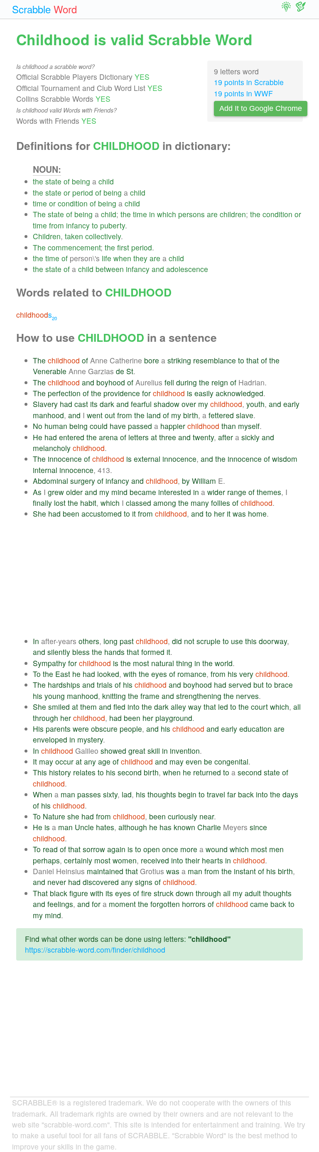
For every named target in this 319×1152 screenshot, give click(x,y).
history (60, 772)
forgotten (165, 904)
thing (184, 663)
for (146, 393)
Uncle (84, 827)
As (37, 492)
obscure (104, 728)
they (140, 258)
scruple (208, 641)
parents (58, 728)
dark (107, 404)
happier (172, 426)
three (167, 437)
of (67, 181)
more (188, 849)
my (203, 404)
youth (255, 404)
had (66, 404)
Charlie (209, 827)
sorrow (94, 849)
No (37, 426)
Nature (54, 816)
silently (58, 652)
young (54, 696)
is (189, 393)
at (154, 437)
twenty (203, 437)
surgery (82, 481)
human (55, 426)
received (155, 860)
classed (138, 503)
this (251, 641)
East (62, 674)
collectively (103, 236)
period (82, 192)
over (189, 404)
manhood (48, 415)
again (116, 849)
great (136, 750)
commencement (74, 247)
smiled (59, 706)
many (200, 503)
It (35, 761)
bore (151, 360)
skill (153, 750)
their (192, 860)
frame (150, 696)
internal (45, 470)
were (81, 728)
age (104, 761)
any (90, 761)
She (39, 513)
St (129, 371)
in (152, 214)
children (233, 214)
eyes (159, 674)
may (46, 761)
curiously (182, 816)
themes (269, 492)
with (130, 674)
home (257, 513)
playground (173, 718)
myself (249, 426)
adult (253, 893)
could (99, 426)
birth (190, 415)
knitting (114, 696)
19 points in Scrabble (249, 82)
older (74, 492)
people (131, 728)
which (166, 214)
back (246, 794)
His (38, 728)
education (255, 728)
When (42, 794)
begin (187, 794)
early (291, 404)
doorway (273, 641)
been (71, 513)
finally (42, 503)
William (204, 481)
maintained (105, 871)
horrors (194, 904)
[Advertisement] (168, 578)
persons (191, 214)
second (130, 772)
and (158, 269)
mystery (90, 739)
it (134, 513)
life (106, 258)
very (246, 674)
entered (71, 437)
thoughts (161, 794)
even (194, 761)
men (276, 849)
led (223, 706)
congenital (231, 761)
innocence (65, 458)
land (154, 415)
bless (81, 652)
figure (78, 893)
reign (219, 382)
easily (203, 393)
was (239, 513)
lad (127, 794)
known (184, 827)
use (237, 641)
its (94, 404)
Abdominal (50, 481)
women (125, 860)
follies (220, 503)
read (50, 849)
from (56, 225)
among (164, 503)
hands (114, 652)
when (122, 258)
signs (143, 882)
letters (138, 437)
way (194, 706)
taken (74, 236)
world (224, 663)
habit (88, 503)
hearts (212, 860)
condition (73, 203)
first (123, 247)
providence (121, 393)
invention (185, 750)
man (68, 794)
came (259, 904)
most (141, 663)
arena (108, 437)
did (177, 641)
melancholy (52, 448)
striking (179, 360)
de (120, 371)
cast (81, 404)
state (53, 181)
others (89, 641)
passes (89, 794)
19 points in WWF (243, 93)
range (236, 492)
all (297, 706)
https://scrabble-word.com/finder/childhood (95, 949)
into (134, 706)
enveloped (50, 739)
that (252, 360)
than (228, 426)
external (147, 458)
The (39, 214)
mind (119, 492)
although (132, 827)
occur (64, 761)
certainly (78, 860)
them (88, 706)
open (151, 849)
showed (113, 750)
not (189, 641)
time (40, 203)
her (219, 513)
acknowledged (239, 393)
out (110, 415)
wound (217, 849)
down (185, 893)
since (258, 827)
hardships (64, 684)
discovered (101, 882)
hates (105, 827)
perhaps (46, 860)
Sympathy (49, 663)
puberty (112, 225)
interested (174, 492)
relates (84, 772)
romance (191, 674)
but (258, 684)
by (186, 481)
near (206, 816)
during (186, 382)
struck (164, 893)
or (67, 192)
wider (216, 492)
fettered (221, 415)
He (37, 437)
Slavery (45, 404)
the (38, 181)
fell (169, 382)
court (259, 706)
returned (207, 772)
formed (152, 652)
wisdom (284, 458)
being (81, 181)
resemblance (214, 360)
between (110, 269)
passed (140, 426)
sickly (250, 437)
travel (216, 794)
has (166, 827)
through (45, 718)
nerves (247, 696)
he (76, 674)
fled (119, 706)
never (56, 882)
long (110, 641)
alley (178, 706)
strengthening (198, 696)
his (232, 674)
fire (146, 893)
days (290, 794)
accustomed (101, 513)
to (95, 225)
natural (162, 663)
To (37, 674)
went (95, 415)
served (239, 684)
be (208, 761)
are (212, 214)
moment (122, 904)
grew (56, 492)
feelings (60, 904)
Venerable (49, 371)
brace (283, 684)
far (231, 794)
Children (47, 236)
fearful (141, 404)
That (40, 893)
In (36, 641)
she (73, 816)
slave (244, 415)
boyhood (110, 382)
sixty (110, 794)
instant (245, 871)
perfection (64, 393)
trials (105, 684)
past (127, 641)
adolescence (187, 269)
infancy (78, 225)
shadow (166, 404)
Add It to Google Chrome (260, 108)
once (170, 849)
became (143, 492)
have (118, 426)
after (225, 437)
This (40, 772)
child (106, 181)
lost (60, 503)
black (58, 893)
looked (108, 674)
